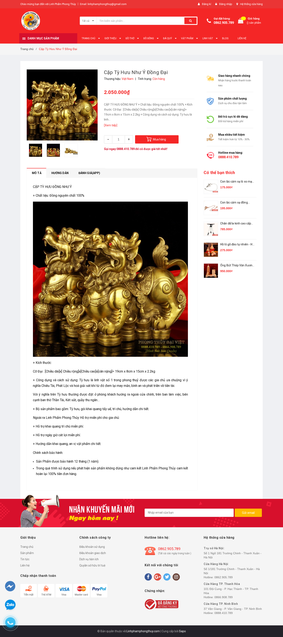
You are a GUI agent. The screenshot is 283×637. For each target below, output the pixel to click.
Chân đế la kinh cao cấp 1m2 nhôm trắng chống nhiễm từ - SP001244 (236, 224)
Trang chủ (26, 546)
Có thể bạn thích (219, 172)
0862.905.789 (224, 23)
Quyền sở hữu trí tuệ (92, 565)
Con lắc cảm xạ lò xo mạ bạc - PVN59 (236, 182)
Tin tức (24, 559)
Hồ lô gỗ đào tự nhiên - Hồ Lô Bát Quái (237, 245)
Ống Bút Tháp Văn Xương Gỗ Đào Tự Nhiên (237, 266)
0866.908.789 (223, 597)
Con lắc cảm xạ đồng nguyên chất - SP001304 (236, 203)
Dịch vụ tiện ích (89, 559)
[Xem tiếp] (110, 125)
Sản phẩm (27, 553)
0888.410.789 (125, 149)
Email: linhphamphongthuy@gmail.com (103, 4)
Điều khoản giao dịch (92, 553)
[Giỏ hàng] (240, 20)
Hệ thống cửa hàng (251, 4)
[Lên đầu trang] (272, 612)
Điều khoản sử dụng (92, 546)
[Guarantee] (161, 603)
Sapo (182, 631)
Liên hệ (25, 565)
